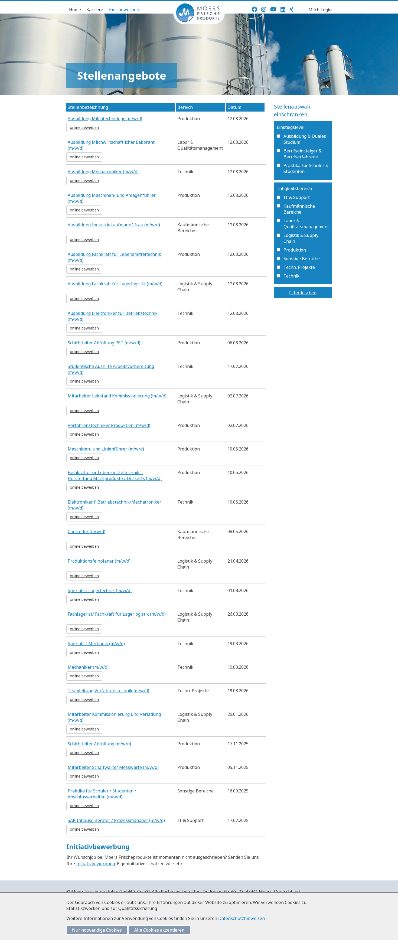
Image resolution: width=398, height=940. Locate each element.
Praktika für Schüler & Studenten (305, 168)
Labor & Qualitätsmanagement (306, 224)
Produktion (294, 250)
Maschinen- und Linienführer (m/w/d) (106, 449)
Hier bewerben (124, 9)
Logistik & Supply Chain (300, 238)
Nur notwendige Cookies (97, 930)
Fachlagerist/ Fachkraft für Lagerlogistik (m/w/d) (117, 614)
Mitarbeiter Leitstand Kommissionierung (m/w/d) (117, 396)
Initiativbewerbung (95, 864)
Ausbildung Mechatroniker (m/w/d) (103, 172)
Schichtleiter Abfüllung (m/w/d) (99, 744)
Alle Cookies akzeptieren (159, 930)
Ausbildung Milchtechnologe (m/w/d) (105, 119)
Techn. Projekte (299, 267)
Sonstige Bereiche (301, 259)
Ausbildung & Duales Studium (304, 139)
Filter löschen (303, 293)
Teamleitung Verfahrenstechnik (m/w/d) (108, 691)
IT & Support (296, 197)
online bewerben (84, 127)
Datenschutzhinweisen (241, 918)
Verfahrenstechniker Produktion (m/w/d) (109, 425)
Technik (291, 276)
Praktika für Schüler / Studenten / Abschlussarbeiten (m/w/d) (102, 794)
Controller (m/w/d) (86, 531)
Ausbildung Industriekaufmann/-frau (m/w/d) (114, 225)
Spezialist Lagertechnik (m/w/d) (100, 590)
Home (75, 9)
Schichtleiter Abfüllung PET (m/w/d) (104, 343)
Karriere (94, 9)
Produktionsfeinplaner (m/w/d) (99, 561)
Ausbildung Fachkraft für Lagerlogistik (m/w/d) (115, 284)
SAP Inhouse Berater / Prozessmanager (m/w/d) (116, 820)
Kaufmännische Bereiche (299, 209)
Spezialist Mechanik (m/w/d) (96, 644)
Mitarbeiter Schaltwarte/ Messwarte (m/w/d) (113, 767)
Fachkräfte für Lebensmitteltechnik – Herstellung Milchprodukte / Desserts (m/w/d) (115, 475)
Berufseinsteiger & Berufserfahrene (302, 154)
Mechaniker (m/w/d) (88, 667)
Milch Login (320, 10)
